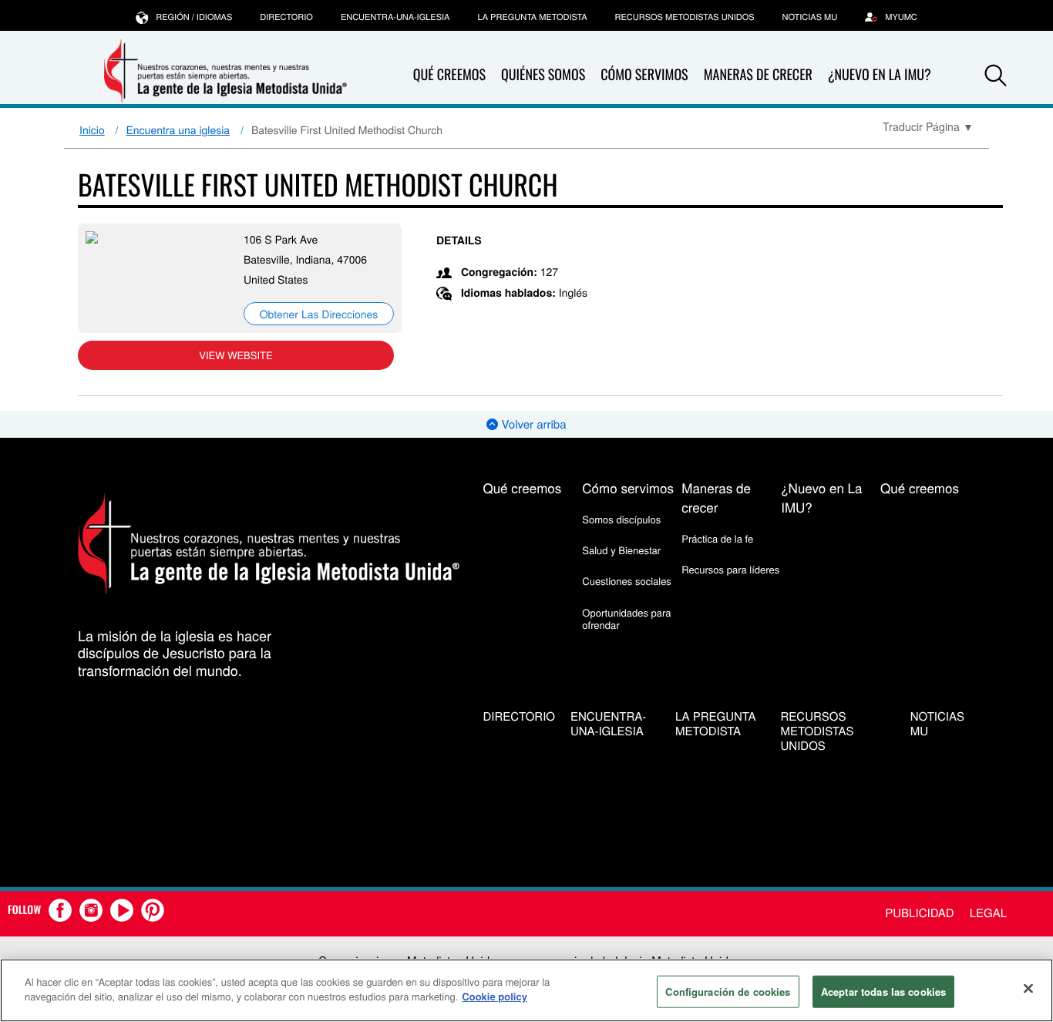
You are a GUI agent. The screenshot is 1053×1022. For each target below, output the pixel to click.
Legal (988, 913)
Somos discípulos (621, 519)
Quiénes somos (543, 75)
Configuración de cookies (727, 991)
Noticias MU (810, 17)
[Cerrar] (1028, 988)
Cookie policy (494, 996)
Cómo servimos (644, 75)
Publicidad (919, 913)
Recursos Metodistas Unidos (685, 17)
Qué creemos (449, 75)
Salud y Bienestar (621, 550)
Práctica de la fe (717, 538)
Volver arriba (532, 424)
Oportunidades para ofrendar (626, 618)
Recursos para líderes (730, 569)
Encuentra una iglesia (178, 129)
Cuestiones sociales (626, 580)
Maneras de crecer (758, 75)
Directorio (286, 17)
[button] (996, 75)
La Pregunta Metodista (532, 17)
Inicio (92, 129)
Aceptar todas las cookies (883, 991)
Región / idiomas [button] (194, 17)
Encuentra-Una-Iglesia (395, 17)
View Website (235, 355)
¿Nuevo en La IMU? (879, 75)
